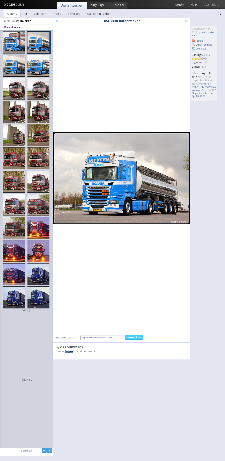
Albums (12, 14)
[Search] (219, 13)
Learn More (211, 4)
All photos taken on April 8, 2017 (202, 94)
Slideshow (26, 450)
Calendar (40, 14)
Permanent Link (65, 337)
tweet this (134, 337)
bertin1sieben (208, 32)
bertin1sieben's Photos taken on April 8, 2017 (204, 88)
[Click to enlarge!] (121, 178)
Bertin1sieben (71, 5)
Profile (57, 14)
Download (201, 48)
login (69, 351)
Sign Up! (97, 4)
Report (199, 40)
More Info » (205, 83)
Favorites (74, 14)
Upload (118, 4)
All (25, 14)
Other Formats (203, 44)
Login (195, 62)
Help (194, 4)
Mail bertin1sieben (99, 14)
